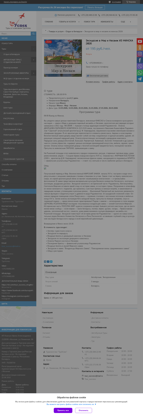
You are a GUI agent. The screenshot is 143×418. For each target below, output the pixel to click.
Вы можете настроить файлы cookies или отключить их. (71, 404)
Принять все (63, 410)
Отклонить (83, 410)
